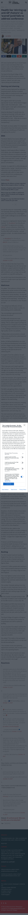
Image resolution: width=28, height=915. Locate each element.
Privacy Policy (22, 489)
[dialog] (14, 457)
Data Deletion (5, 489)
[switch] (22, 457)
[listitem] (14, 454)
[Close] (24, 425)
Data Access (14, 489)
